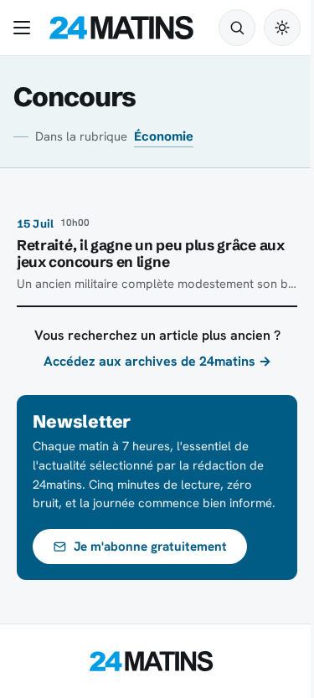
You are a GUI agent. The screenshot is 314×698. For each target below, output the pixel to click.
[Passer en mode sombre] (282, 27)
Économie (163, 136)
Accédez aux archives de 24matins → (157, 361)
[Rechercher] (237, 27)
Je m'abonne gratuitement (150, 546)
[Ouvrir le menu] (25, 27)
